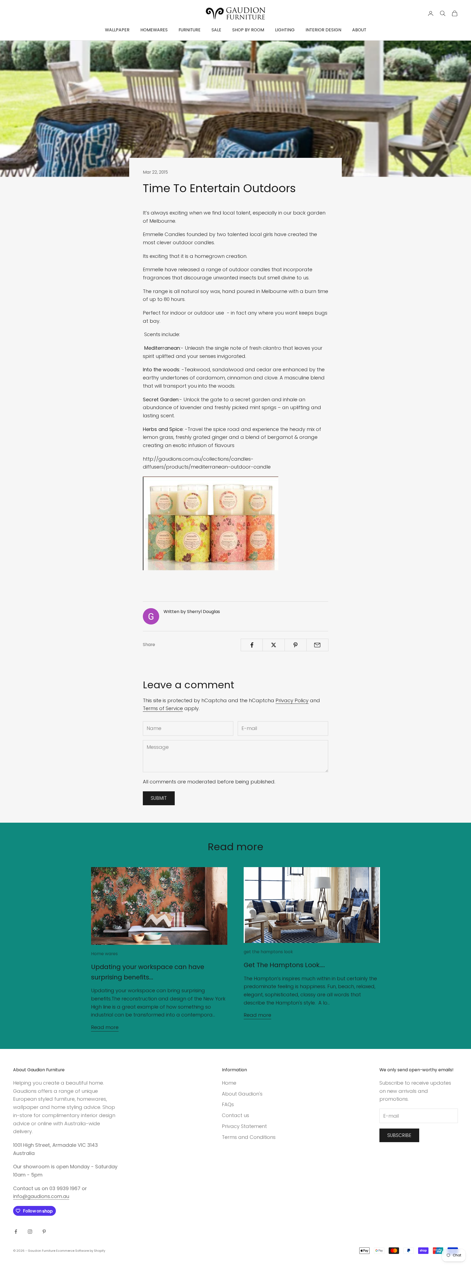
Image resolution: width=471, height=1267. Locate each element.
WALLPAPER (117, 30)
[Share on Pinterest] (295, 645)
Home (229, 1082)
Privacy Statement (244, 1126)
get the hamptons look (268, 952)
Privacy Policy (292, 700)
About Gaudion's (242, 1093)
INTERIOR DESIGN (323, 30)
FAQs (228, 1104)
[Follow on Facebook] (16, 1231)
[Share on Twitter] (273, 645)
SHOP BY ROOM (248, 30)
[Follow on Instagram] (30, 1231)
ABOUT (359, 30)
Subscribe (399, 1135)
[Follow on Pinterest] (44, 1231)
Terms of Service (163, 708)
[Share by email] (317, 645)
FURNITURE (190, 30)
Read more (105, 1027)
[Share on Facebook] (251, 645)
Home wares (104, 954)
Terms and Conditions (249, 1137)
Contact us (235, 1115)
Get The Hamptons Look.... (284, 964)
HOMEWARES (154, 30)
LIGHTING (285, 30)
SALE (216, 30)
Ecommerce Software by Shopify (80, 1250)
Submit (159, 798)
